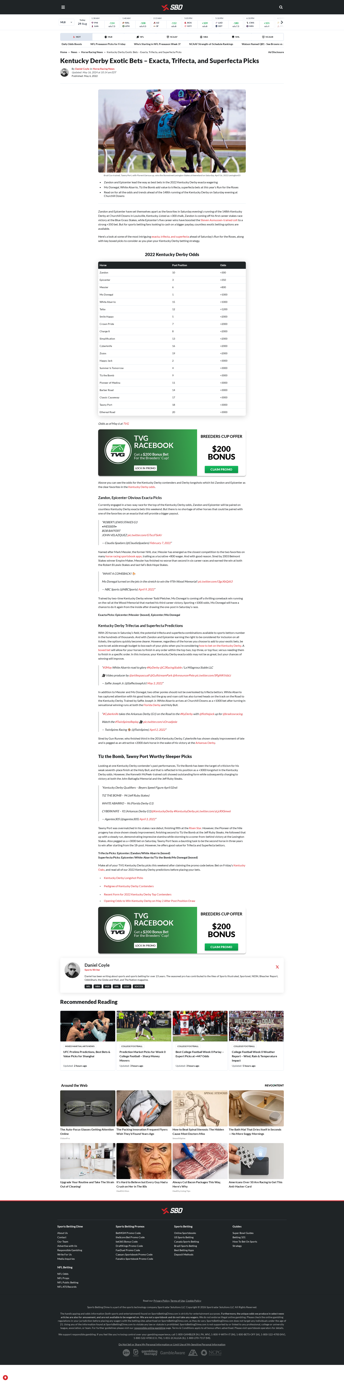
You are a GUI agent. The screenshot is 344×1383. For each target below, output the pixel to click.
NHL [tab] (237, 36)
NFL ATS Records (67, 1286)
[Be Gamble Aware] (172, 1352)
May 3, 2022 (154, 683)
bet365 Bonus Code (127, 1241)
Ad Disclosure (276, 52)
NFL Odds (62, 1273)
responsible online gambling (149, 1327)
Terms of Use (177, 1300)
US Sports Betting (184, 1237)
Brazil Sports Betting (185, 1245)
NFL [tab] (142, 36)
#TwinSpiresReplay (126, 721)
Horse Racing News (92, 52)
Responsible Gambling (69, 1250)
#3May (107, 667)
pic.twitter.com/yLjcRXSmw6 (213, 811)
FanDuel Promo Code (128, 1250)
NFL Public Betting (67, 1282)
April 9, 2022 (146, 589)
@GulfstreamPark (161, 675)
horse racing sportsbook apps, (124, 556)
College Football (131, 1046)
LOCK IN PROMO (145, 467)
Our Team (62, 1241)
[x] (277, 967)
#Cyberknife (110, 714)
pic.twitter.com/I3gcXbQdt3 (215, 581)
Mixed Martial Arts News (79, 1046)
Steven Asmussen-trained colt (219, 220)
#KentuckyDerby (184, 811)
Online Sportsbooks (185, 1232)
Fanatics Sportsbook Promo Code (134, 1258)
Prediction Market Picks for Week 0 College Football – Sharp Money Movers (143, 1056)
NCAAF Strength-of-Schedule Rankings (211, 44)
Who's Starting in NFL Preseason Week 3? (157, 44)
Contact (61, 1237)
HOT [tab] (77, 37)
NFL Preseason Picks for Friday (107, 44)
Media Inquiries (66, 1258)
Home (63, 52)
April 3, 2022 (147, 819)
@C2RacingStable (171, 667)
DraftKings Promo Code (129, 1245)
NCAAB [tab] (269, 36)
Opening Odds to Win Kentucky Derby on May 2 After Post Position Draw (149, 900)
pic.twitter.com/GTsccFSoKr (144, 535)
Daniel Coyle (82, 68)
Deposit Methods (183, 1254)
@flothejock (206, 714)
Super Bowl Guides (243, 1232)
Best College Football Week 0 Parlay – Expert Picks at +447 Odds (200, 1054)
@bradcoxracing (232, 714)
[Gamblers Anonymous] (193, 1352)
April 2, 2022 (157, 729)
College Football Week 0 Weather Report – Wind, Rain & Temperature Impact (254, 1056)
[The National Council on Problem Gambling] (211, 1352)
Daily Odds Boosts (72, 44)
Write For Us (64, 1254)
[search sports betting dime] (281, 7)
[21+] (126, 1352)
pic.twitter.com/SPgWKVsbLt (213, 675)
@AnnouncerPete (183, 675)
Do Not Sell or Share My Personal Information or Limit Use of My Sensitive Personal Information (172, 1344)
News (74, 52)
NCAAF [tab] (174, 36)
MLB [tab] (110, 36)
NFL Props (63, 1278)
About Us (62, 1232)
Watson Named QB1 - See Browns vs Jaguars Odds (270, 44)
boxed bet (104, 650)
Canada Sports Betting (186, 1241)
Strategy (237, 1245)
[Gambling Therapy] (149, 1353)
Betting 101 (239, 1237)
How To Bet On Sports (245, 1241)
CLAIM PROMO (221, 469)
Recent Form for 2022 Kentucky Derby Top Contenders (137, 894)
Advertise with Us (67, 1245)
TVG (126, 423)
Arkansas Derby (205, 742)
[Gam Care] (136, 1352)
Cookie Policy (193, 1300)
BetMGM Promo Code (128, 1232)
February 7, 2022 (160, 543)
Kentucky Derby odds (141, 486)
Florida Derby (152, 705)
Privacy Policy (161, 1300)
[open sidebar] (63, 7)
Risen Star (195, 828)
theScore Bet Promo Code (130, 1237)
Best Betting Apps (184, 1250)
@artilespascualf (139, 675)
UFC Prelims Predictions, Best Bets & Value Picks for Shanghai (86, 1054)
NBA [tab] (205, 36)
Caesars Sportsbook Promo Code (134, 1254)
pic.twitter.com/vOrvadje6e (160, 721)
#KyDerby (153, 667)
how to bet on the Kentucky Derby (220, 645)
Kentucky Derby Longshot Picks (123, 877)
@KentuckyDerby (162, 811)
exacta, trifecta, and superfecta (170, 236)
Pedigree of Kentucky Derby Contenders (129, 886)
